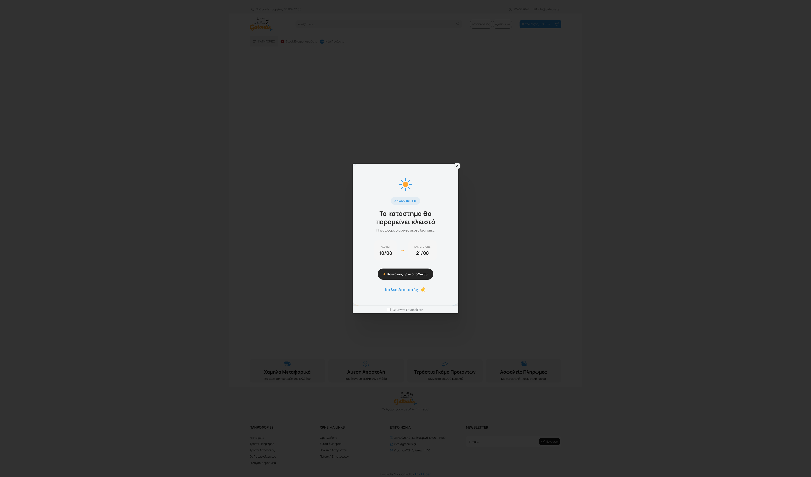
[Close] (457, 166)
